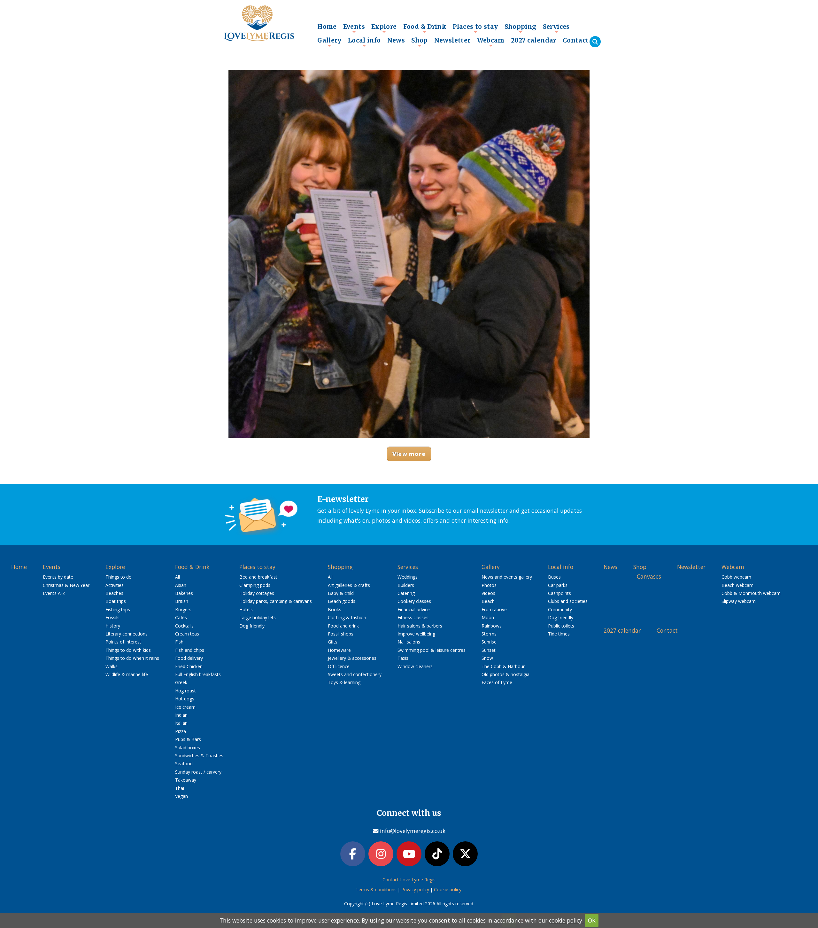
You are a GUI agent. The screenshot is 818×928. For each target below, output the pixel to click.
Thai (179, 788)
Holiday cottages (256, 593)
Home (327, 26)
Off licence (339, 666)
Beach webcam (737, 585)
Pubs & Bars (188, 739)
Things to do (118, 577)
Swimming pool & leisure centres (431, 650)
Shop (419, 41)
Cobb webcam (736, 577)
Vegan (181, 796)
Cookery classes (414, 601)
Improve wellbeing (416, 634)
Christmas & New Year (66, 585)
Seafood (184, 763)
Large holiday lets (257, 617)
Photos (489, 585)
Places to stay (475, 28)
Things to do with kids (128, 650)
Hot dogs (184, 699)
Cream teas (187, 634)
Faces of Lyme (497, 682)
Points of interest (123, 642)
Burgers (183, 609)
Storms (489, 634)
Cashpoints (559, 593)
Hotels (246, 609)
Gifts (332, 642)
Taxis (402, 658)
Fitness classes (412, 617)
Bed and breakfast (258, 577)
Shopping (520, 28)
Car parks (557, 585)
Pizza (180, 731)
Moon (488, 617)
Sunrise (489, 642)
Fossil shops (340, 634)
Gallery (329, 41)
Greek (181, 682)
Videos (488, 593)
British (181, 601)
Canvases (649, 576)
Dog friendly (252, 626)
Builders (405, 585)
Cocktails (184, 626)
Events (354, 28)
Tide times (559, 634)
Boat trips (115, 601)
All (177, 577)
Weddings (407, 577)
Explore (384, 28)
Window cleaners (415, 666)
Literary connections (126, 634)
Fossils (112, 617)
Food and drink (343, 626)
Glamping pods (254, 585)
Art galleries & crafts (349, 585)
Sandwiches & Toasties (199, 756)
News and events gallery (507, 577)
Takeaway (185, 780)
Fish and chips (189, 650)
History (112, 626)
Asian (180, 585)
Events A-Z (54, 593)
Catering (406, 593)
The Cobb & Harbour (503, 666)
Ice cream (185, 707)
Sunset (489, 650)
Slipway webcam (739, 601)
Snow (487, 658)
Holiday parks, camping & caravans (275, 601)
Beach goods (341, 601)
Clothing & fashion (347, 617)
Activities (114, 585)
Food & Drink (425, 28)
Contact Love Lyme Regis (409, 880)
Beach (488, 601)
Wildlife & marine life (126, 674)
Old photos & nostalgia (505, 674)
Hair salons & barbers (419, 626)
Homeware (339, 650)
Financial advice (413, 609)
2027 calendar (533, 40)
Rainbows (492, 626)
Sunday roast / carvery (198, 772)
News (396, 40)
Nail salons (408, 642)
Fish (179, 642)
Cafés (181, 617)
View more (409, 453)
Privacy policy (415, 889)
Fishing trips (117, 609)
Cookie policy (447, 889)
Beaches (114, 593)
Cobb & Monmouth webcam (751, 593)
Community (560, 609)
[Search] (595, 41)
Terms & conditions (376, 889)
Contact (576, 40)
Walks (111, 666)
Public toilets (561, 626)
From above (494, 609)
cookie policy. (566, 920)
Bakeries (184, 593)
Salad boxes (187, 748)
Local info (364, 41)
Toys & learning (344, 682)
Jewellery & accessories (352, 658)
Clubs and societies (568, 601)
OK (592, 920)
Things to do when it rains (132, 658)
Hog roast (185, 691)
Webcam (491, 41)
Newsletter (452, 40)
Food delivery (189, 658)
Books (334, 609)
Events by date (58, 577)
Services (556, 28)
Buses (554, 577)
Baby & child (341, 593)
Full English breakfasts (198, 674)
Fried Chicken (189, 666)
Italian (181, 723)
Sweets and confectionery (355, 674)
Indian (181, 715)
